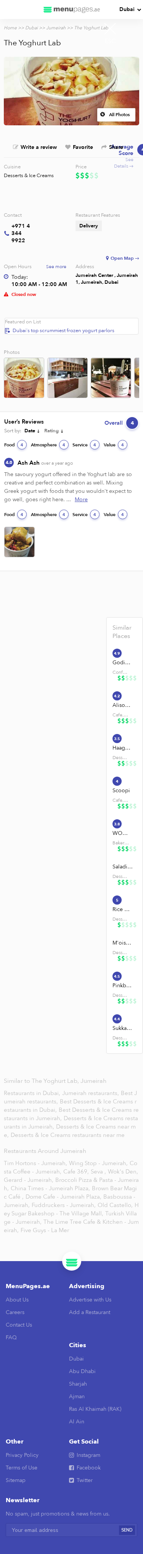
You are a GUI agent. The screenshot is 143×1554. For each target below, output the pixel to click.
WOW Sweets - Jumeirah (122, 833)
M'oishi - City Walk (122, 942)
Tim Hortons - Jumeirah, (35, 1163)
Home (10, 28)
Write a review (39, 147)
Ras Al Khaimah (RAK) (95, 1409)
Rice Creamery (122, 909)
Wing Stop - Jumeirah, (98, 1163)
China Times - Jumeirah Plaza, (50, 1188)
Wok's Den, (123, 1171)
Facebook (89, 1467)
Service (84, 445)
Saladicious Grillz (122, 866)
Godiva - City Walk (122, 662)
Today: (19, 277)
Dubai (127, 9)
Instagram (88, 1455)
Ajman (77, 1396)
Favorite (83, 147)
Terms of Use (21, 1467)
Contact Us (19, 1325)
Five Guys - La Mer (45, 1230)
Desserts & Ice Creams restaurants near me (68, 1135)
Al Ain (76, 1421)
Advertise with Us (90, 1299)
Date (29, 430)
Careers (15, 1312)
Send (127, 1530)
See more (56, 267)
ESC (110, 41)
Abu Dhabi (82, 1371)
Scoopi (121, 790)
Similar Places (122, 632)
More (81, 499)
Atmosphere (48, 445)
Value (114, 445)
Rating (51, 430)
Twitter (85, 1480)
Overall (119, 423)
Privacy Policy (22, 1455)
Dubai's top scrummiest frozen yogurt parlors (63, 330)
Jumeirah (56, 28)
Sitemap (16, 1480)
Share (116, 147)
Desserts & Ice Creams (29, 175)
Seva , (98, 1171)
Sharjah (78, 1384)
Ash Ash (45, 463)
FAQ (11, 1337)
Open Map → (125, 258)
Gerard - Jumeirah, (28, 1180)
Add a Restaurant (89, 1312)
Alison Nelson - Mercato (122, 705)
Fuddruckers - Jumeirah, (64, 1205)
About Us (17, 1299)
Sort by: (12, 430)
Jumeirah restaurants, (91, 1093)
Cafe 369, (76, 1171)
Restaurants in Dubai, (33, 1093)
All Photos (119, 115)
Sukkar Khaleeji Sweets (122, 1028)
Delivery (88, 225)
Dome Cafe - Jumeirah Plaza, (63, 1197)
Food (13, 445)
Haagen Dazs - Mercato (122, 747)
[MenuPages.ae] (71, 9)
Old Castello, (115, 1205)
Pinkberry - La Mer (122, 985)
